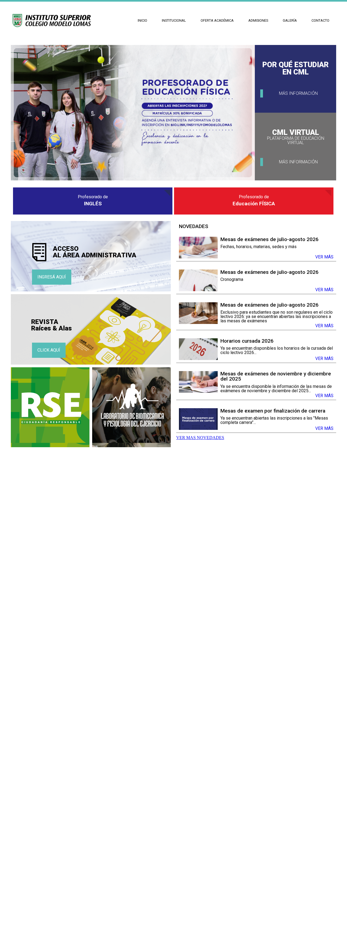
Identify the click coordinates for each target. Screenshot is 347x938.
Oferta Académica (217, 20)
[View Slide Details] (133, 179)
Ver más (324, 257)
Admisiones (258, 20)
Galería (290, 20)
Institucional (174, 20)
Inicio (142, 20)
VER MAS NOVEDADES (200, 437)
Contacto (320, 20)
